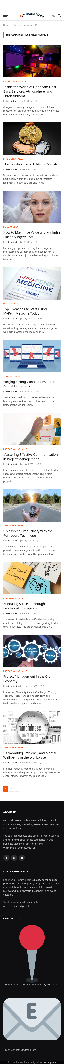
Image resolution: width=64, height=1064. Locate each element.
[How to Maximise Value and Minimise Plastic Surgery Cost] (32, 207)
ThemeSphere (49, 1062)
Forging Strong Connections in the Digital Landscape (29, 383)
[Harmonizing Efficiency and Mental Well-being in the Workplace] (32, 727)
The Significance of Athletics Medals (30, 164)
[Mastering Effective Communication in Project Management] (32, 429)
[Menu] (5, 15)
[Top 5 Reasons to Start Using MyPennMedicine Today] (32, 283)
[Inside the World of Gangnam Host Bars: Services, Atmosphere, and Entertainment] (32, 61)
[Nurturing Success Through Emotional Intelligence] (32, 578)
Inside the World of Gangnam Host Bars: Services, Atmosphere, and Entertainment (29, 91)
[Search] (59, 15)
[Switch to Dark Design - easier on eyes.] (54, 15)
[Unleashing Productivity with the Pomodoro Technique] (32, 505)
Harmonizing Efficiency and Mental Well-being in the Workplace (29, 755)
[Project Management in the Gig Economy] (32, 651)
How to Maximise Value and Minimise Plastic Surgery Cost (31, 234)
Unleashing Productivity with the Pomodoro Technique (28, 533)
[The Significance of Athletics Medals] (32, 138)
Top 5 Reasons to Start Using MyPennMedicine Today (25, 311)
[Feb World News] (32, 15)
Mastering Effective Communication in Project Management (30, 456)
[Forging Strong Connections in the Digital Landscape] (32, 356)
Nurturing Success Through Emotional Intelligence (24, 605)
